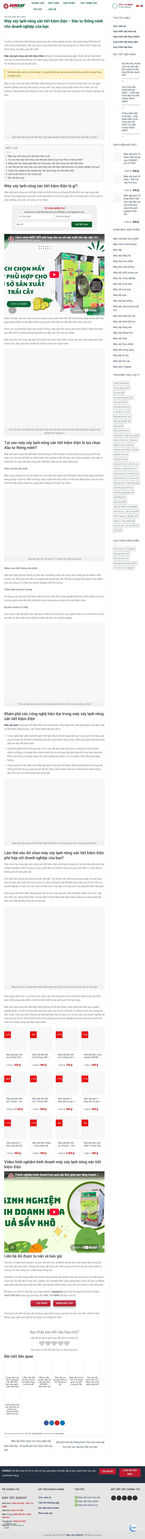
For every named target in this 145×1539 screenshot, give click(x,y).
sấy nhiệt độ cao (130, 469)
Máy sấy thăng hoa (123, 332)
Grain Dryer (118, 549)
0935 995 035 (19, 1514)
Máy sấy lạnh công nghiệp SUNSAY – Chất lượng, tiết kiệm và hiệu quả (92, 1056)
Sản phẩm (69, 3)
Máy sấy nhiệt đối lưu (124, 321)
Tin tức (37, 9)
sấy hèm (130, 445)
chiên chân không (121, 383)
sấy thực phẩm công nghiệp (125, 506)
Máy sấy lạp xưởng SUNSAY (125, 563)
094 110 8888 (126, 4)
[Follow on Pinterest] (135, 1498)
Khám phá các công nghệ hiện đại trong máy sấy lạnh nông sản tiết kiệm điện (45, 163)
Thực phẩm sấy (128, 521)
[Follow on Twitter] (124, 1498)
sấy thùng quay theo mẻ (124, 492)
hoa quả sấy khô (120, 402)
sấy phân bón (133, 473)
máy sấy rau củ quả (122, 412)
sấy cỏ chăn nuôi (121, 440)
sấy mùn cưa (133, 464)
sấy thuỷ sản (119, 483)
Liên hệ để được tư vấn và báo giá (24, 174)
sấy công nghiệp (132, 435)
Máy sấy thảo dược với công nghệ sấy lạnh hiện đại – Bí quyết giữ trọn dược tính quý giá (28, 1445)
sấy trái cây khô (132, 511)
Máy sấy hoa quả (122, 289)
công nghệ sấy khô (122, 388)
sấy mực (117, 469)
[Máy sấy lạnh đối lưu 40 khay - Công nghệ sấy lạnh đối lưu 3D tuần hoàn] (67, 1127)
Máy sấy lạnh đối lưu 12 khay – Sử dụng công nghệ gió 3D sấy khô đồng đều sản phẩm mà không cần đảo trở (15, 1100)
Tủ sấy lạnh (129, 568)
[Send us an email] (129, 1498)
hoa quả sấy (119, 393)
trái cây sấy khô (132, 525)
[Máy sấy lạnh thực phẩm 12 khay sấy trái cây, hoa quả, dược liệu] (93, 1127)
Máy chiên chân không (125, 244)
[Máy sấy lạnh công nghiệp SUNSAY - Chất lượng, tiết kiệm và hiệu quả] (93, 1039)
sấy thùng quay (133, 483)
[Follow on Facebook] (113, 1498)
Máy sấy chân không (123, 266)
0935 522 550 (19, 1521)
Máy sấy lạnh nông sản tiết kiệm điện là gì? (29, 156)
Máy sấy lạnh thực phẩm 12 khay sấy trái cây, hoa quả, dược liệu (92, 1144)
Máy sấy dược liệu (122, 283)
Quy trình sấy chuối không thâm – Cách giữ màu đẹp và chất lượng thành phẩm (130, 94)
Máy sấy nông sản (122, 327)
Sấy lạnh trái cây (120, 459)
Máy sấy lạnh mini (121, 558)
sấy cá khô (118, 435)
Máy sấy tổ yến (121, 355)
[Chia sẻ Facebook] (46, 1422)
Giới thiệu (53, 3)
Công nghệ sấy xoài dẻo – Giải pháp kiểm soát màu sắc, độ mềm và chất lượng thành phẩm (130, 122)
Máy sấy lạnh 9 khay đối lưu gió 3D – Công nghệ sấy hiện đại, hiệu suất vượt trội (93, 1100)
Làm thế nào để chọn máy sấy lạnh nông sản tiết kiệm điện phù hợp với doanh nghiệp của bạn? (54, 167)
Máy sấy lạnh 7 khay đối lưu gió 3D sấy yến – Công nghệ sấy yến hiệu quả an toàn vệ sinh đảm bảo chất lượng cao (67, 1100)
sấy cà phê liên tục (121, 431)
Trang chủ (37, 3)
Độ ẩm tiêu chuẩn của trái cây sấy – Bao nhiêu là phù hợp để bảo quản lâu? (131, 69)
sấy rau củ (134, 478)
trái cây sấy (118, 525)
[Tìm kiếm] (61, 9)
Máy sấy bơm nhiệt (123, 261)
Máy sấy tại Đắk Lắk (122, 421)
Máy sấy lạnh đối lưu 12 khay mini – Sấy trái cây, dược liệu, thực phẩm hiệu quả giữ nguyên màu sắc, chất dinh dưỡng (67, 1056)
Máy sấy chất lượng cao (125, 272)
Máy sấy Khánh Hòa (122, 407)
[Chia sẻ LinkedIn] (62, 1422)
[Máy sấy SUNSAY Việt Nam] (137, 6)
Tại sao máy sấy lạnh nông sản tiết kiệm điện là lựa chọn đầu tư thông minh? (45, 159)
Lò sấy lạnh (130, 549)
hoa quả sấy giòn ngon (123, 397)
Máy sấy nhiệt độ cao (124, 315)
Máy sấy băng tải (122, 255)
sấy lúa (135, 450)
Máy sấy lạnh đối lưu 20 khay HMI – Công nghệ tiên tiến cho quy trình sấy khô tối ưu (41, 1056)
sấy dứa (133, 440)
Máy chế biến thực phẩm (126, 238)
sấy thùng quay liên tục (123, 488)
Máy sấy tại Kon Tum (122, 416)
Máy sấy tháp (120, 338)
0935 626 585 (18, 1503)
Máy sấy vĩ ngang (122, 366)
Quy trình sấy (89, 3)
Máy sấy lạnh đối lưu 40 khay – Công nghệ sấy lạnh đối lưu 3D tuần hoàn (67, 1144)
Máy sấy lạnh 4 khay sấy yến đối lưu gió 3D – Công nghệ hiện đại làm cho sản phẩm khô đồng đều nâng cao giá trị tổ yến (16, 1144)
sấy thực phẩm (120, 502)
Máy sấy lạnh (18, 17)
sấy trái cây (118, 511)
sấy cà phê (118, 426)
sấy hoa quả (119, 445)
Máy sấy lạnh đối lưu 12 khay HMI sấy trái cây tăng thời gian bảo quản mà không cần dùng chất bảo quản (41, 1100)
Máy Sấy (117, 249)
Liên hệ (52, 9)
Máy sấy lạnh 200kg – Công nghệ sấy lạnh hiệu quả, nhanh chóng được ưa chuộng (41, 1144)
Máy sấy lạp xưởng (123, 300)
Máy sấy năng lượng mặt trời (126, 308)
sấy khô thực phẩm (122, 450)
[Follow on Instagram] (119, 1498)
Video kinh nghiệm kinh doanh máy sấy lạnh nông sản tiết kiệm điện (41, 170)
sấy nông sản (119, 473)
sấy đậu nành (132, 516)
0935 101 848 (17, 1510)
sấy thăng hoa (120, 497)
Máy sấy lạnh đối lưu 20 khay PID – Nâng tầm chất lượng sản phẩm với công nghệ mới (15, 1056)
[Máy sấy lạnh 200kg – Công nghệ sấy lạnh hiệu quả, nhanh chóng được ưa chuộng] (41, 1127)
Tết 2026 (118, 530)
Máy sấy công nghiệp (124, 278)
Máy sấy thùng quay (123, 349)
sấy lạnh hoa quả (121, 454)
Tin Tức (7, 17)
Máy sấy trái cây (121, 361)
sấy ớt (116, 521)
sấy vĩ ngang (119, 516)
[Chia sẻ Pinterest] (57, 1422)
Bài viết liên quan (16, 177)
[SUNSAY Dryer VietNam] (141, 6)
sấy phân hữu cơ (120, 478)
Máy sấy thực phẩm (123, 344)
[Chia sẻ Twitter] (51, 1422)
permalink (60, 1433)
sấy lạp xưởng (120, 464)
